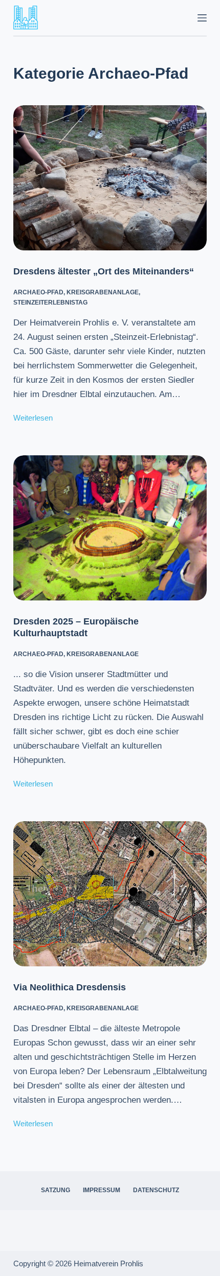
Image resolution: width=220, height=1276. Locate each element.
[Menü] (202, 17)
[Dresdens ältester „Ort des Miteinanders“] (110, 177)
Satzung (55, 1190)
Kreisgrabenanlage (103, 292)
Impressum (101, 1190)
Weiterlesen (33, 419)
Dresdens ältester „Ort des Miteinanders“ (103, 271)
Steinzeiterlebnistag (50, 302)
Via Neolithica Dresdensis (69, 987)
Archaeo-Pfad (38, 292)
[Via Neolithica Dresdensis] (110, 893)
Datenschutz (156, 1190)
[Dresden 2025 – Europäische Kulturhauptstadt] (110, 527)
